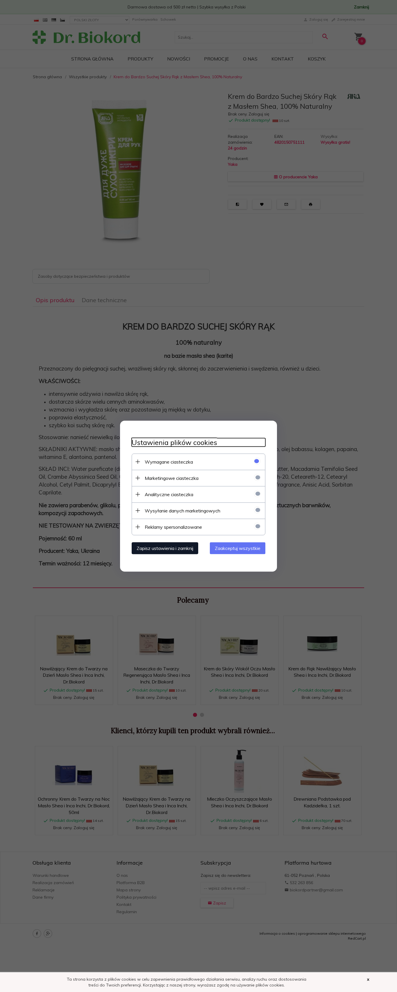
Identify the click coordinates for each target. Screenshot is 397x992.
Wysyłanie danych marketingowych (182, 510)
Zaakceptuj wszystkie (237, 548)
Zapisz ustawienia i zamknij (165, 548)
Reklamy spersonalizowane (173, 527)
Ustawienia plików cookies (174, 442)
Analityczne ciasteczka (169, 494)
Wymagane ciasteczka (169, 461)
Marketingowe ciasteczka (172, 478)
